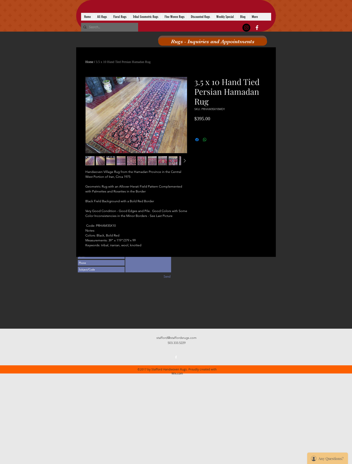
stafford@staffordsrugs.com (176, 338)
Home (89, 62)
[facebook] (257, 27)
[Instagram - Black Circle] (246, 28)
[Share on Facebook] (197, 139)
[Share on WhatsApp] (204, 139)
